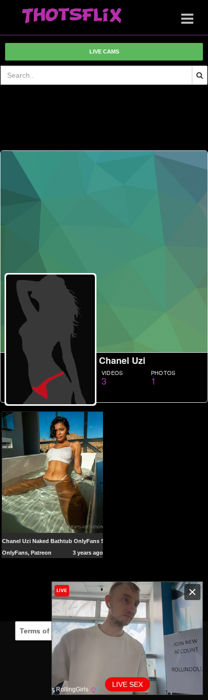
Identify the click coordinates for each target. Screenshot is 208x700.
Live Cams (104, 51)
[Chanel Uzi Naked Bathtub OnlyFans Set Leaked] (52, 472)
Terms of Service (48, 631)
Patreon (41, 553)
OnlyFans (15, 553)
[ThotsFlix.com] (72, 16)
